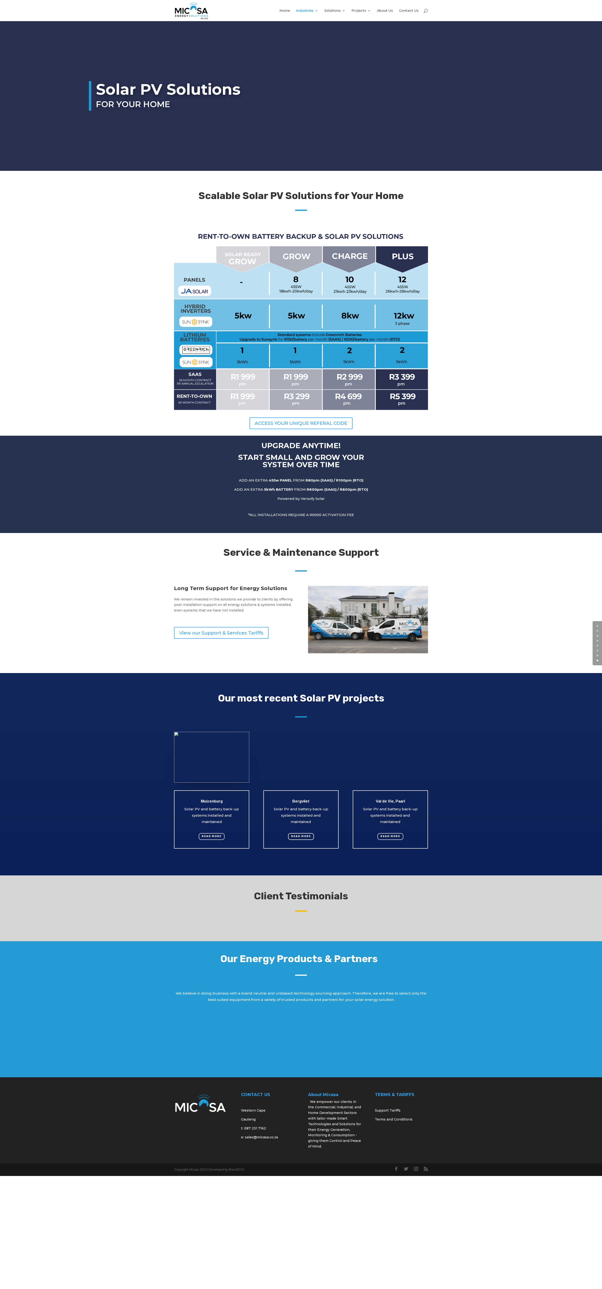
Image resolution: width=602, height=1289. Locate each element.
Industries (304, 11)
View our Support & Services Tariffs (221, 633)
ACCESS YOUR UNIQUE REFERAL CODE (301, 423)
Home (285, 11)
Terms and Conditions (393, 1119)
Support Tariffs (387, 1110)
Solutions (332, 11)
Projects (359, 11)
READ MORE (212, 836)
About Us (385, 11)
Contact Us (409, 11)
